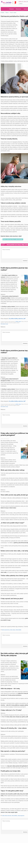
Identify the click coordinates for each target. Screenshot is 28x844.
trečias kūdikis (18, 629)
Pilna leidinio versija (4, 406)
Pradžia (4, 9)
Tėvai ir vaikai (13, 12)
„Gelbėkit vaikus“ (18, 321)
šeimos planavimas (6, 629)
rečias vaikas (12, 629)
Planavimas (18, 9)
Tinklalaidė (11, 9)
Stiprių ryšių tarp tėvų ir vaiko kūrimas (12, 239)
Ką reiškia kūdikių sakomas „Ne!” (17, 318)
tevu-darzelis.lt (6, 19)
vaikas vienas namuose (6, 815)
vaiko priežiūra (14, 815)
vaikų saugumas (21, 815)
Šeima (7, 12)
